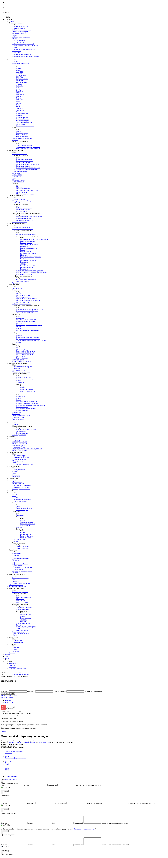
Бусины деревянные (23, 297)
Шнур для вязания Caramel (25, 126)
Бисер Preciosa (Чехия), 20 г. (25, 351)
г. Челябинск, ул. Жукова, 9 (21, 674)
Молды (14, 473)
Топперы (23, 264)
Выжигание (16, 52)
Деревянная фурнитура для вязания (28, 147)
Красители (16, 475)
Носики (18, 398)
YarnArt (18, 112)
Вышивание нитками (19, 154)
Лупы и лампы (17, 175)
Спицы (18, 131)
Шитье (14, 494)
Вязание (15, 61)
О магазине (12, 663)
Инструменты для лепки (20, 457)
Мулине (19, 187)
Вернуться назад (44, 742)
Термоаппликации (22, 546)
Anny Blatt (19, 72)
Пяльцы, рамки (17, 176)
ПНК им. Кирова (22, 117)
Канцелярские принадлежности (30, 257)
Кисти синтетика (22, 602)
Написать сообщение (8, 693)
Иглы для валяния (22, 433)
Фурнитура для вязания (24, 145)
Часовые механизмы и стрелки (22, 229)
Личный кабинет (6, 695)
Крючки (15, 140)
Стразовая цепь (25, 525)
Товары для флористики (20, 578)
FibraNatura (20, 94)
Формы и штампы (18, 483)
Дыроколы (15, 555)
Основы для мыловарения (21, 489)
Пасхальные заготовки (27, 265)
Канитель (23, 532)
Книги (14, 649)
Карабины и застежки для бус (26, 319)
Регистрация (9, 697)
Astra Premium (21, 75)
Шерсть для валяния (19, 435)
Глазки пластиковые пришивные (27, 403)
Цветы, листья (17, 565)
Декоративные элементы (28, 248)
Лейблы (15, 541)
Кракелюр (23, 621)
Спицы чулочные (22, 136)
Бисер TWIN (20, 356)
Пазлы (14, 47)
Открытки (12, 653)
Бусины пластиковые (23, 295)
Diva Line (19, 86)
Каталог (11, 21)
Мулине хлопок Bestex (23, 189)
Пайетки (19, 527)
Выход (14, 695)
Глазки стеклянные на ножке (25, 408)
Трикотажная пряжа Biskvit (25, 122)
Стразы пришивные (26, 522)
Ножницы (15, 497)
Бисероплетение (17, 288)
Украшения (24, 262)
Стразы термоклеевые (27, 524)
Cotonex (19, 84)
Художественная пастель (20, 634)
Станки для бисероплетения (21, 361)
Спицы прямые (21, 134)
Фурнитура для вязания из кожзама (28, 148)
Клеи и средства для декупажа (26, 627)
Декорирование (25, 614)
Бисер (18, 347)
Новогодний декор (26, 267)
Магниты (15, 560)
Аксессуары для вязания (20, 63)
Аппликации (16, 51)
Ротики (18, 400)
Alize (18, 70)
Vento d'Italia (20, 110)
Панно (22, 250)
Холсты (15, 635)
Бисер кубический (22, 358)
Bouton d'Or (20, 80)
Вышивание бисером (19, 199)
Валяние (15, 424)
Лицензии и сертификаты (17, 668)
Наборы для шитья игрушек (21, 30)
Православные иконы (23, 218)
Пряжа (18, 68)
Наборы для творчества (20, 26)
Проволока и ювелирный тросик (27, 311)
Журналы (15, 651)
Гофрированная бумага (20, 564)
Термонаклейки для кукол (21, 415)
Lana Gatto (19, 100)
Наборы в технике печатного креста (28, 168)
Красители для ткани (19, 539)
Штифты (19, 323)
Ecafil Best (19, 91)
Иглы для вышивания (19, 171)
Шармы (18, 342)
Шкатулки (23, 255)
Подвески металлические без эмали (28, 337)
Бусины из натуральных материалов (28, 300)
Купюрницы (24, 269)
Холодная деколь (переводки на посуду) (25, 45)
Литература (16, 647)
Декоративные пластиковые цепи (27, 330)
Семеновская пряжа (22, 120)
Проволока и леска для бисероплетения (29, 309)
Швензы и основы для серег (25, 321)
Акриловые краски (22, 609)
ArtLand (19, 73)
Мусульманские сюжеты (24, 220)
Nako (18, 105)
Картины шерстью (18, 40)
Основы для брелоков (19, 442)
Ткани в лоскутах (22, 510)
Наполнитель (16, 412)
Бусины (18, 293)
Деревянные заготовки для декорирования (34, 239)
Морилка (23, 616)
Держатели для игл (22, 431)
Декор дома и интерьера (28, 241)
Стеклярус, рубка (18, 360)
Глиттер (15, 572)
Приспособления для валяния (26, 429)
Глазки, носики (21, 396)
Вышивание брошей (23, 209)
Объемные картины (19, 33)
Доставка (8, 700)
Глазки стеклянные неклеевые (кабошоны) (30, 405)
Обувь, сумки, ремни (19, 370)
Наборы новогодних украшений (23, 44)
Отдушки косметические (20, 487)
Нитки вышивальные (19, 222)
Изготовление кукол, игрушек (22, 367)
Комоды (23, 258)
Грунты (18, 625)
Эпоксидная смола (18, 469)
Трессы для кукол (18, 419)
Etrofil (18, 93)
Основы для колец (18, 445)
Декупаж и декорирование (21, 227)
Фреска (14, 38)
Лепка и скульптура (19, 456)
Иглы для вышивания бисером (22, 201)
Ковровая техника (18, 182)
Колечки (19, 326)
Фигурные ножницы (19, 557)
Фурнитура (20, 318)
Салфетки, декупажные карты (26, 279)
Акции (7, 658)
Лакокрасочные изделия (24, 607)
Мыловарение (17, 482)
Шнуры (18, 328)
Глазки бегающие (22, 410)
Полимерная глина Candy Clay (22, 464)
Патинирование (25, 618)
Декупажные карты (22, 281)
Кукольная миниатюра (23, 377)
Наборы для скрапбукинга (21, 37)
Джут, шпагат (20, 124)
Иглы (14, 496)
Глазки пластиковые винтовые (26, 401)
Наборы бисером (22, 211)
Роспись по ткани (18, 632)
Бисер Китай (20, 349)
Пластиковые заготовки (24, 274)
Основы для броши (18, 447)
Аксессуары (16, 173)
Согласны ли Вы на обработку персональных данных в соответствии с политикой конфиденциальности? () (49, 829)
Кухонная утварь (25, 251)
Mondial (18, 103)
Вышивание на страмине (24, 161)
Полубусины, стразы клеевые (22, 567)
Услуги (7, 770)
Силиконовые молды (19, 459)
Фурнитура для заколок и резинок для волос (27, 449)
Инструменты (17, 641)
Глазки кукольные (22, 407)
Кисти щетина (21, 600)
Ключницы (24, 246)
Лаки (18, 628)
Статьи (7, 656)
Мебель (22, 387)
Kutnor (18, 98)
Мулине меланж (21, 192)
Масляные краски (22, 630)
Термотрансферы (22, 548)
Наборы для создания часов (21, 54)
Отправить (5, 791)
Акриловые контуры (23, 623)
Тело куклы (16, 414)
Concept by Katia (21, 82)
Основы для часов (26, 243)
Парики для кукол (18, 417)
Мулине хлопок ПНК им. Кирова (27, 190)
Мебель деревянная (26, 389)
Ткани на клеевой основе (24, 508)
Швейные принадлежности (21, 499)
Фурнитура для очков (19, 443)
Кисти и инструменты (23, 597)
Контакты (12, 665)
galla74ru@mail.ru (11, 779)
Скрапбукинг (16, 553)
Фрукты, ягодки (17, 569)
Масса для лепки (18, 461)
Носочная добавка (22, 113)
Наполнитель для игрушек (21, 372)
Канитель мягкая (25, 538)
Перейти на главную (15, 742)
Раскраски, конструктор (28, 253)
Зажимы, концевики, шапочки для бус (29, 325)
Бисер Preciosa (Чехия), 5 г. (25, 353)
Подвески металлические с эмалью (28, 339)
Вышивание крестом (23, 162)
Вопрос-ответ (9, 702)
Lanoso (18, 101)
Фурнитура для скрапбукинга (22, 571)
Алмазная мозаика (18, 28)
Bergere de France (22, 79)
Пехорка (19, 115)
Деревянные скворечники (28, 260)
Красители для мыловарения (22, 485)
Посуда (18, 380)
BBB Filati (19, 77)
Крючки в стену (17, 642)
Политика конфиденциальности (15, 758)
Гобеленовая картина (16, 585)
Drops (18, 89)
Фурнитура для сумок (19, 450)
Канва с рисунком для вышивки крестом (25, 169)
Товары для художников (20, 592)
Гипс (14, 463)
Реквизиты (12, 667)
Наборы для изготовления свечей (23, 49)
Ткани (18, 506)
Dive (17, 87)
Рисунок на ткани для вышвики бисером (29, 216)
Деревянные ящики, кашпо (29, 244)
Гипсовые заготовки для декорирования (29, 271)
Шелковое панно (18, 42)
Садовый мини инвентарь (25, 379)
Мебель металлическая (27, 391)
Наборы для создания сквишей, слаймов (25, 56)
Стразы (22, 520)
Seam (18, 107)
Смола (14, 471)
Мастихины (20, 599)
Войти (3, 697)
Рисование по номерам (20, 31)
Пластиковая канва (18, 180)
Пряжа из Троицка (22, 119)
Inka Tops (19, 96)
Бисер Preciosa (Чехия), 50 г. (25, 354)
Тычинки (15, 581)
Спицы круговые (22, 133)
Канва (14, 178)
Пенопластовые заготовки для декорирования (31, 272)
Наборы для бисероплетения (21, 304)
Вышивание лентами (23, 166)
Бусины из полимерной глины (26, 298)
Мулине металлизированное (25, 194)
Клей (14, 562)
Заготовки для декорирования (26, 234)
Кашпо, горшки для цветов (21, 583)
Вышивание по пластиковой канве (27, 164)
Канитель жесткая (26, 534)
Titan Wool (19, 108)
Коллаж (15, 35)
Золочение (23, 620)
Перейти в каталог (29, 742)
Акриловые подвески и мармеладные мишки (31, 340)
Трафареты (16, 283)
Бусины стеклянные (23, 302)
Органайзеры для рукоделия (18, 586)
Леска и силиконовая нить (25, 312)
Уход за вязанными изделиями (22, 138)
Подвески (19, 335)
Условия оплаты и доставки (14, 751)
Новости (7, 654)
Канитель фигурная (26, 536)
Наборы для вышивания (24, 159)
